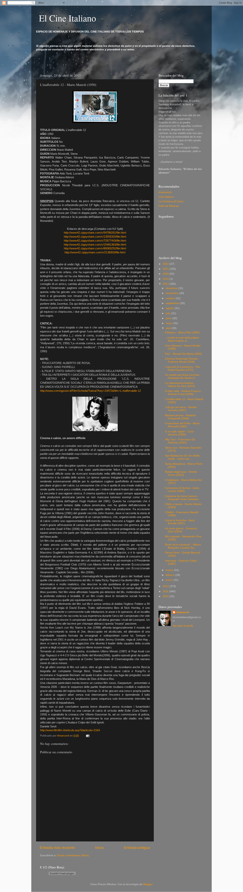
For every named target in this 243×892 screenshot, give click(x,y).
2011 (166, 591)
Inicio (99, 848)
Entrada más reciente (57, 848)
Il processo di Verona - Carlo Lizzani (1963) (182, 489)
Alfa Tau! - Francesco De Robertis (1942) (180, 441)
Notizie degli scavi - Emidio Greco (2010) (181, 473)
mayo (169, 323)
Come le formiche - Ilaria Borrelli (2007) (180, 522)
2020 (166, 273)
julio (168, 313)
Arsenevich (165, 192)
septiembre (173, 303)
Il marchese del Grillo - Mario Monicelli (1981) (182, 425)
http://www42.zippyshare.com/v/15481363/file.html (95, 244)
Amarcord (182, 612)
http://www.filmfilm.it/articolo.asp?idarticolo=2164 (70, 730)
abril (169, 328)
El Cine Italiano (67, 18)
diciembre (172, 288)
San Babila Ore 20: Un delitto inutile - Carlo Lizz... (182, 457)
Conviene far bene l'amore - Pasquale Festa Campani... (182, 498)
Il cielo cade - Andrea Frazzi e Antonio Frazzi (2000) (183, 393)
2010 (166, 596)
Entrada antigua (137, 848)
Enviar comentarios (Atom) (73, 855)
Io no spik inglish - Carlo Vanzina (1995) (179, 433)
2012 (166, 586)
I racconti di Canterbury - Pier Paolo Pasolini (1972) (182, 368)
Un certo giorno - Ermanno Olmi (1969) (181, 530)
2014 (166, 279)
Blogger (147, 884)
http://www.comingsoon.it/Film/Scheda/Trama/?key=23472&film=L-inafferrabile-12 (90, 390)
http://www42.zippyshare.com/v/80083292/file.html (95, 248)
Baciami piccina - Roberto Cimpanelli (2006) (180, 417)
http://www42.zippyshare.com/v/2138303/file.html (95, 252)
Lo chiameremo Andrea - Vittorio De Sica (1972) (180, 385)
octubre (171, 298)
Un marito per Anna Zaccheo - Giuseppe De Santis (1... (183, 376)
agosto (170, 308)
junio (169, 318)
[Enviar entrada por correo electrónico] (87, 735)
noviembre (172, 293)
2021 (166, 268)
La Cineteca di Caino (171, 201)
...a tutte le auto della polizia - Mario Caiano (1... (182, 339)
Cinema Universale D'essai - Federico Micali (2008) (182, 360)
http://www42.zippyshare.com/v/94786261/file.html (95, 232)
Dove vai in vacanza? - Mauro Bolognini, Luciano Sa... (183, 546)
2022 (166, 263)
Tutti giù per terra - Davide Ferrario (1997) (180, 409)
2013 (166, 283)
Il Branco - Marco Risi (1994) (182, 332)
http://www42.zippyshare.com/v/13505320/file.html (95, 236)
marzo (170, 570)
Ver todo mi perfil (183, 625)
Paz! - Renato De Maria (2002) (183, 353)
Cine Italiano (166, 196)
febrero (170, 575)
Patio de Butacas (169, 206)
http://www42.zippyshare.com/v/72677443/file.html (95, 240)
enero (170, 580)
